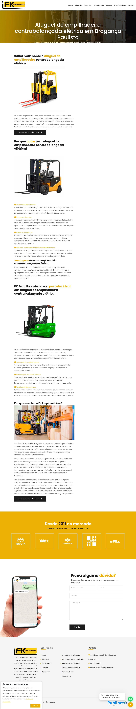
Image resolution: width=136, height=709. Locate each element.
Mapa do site (66, 676)
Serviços (44, 43)
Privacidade (46, 672)
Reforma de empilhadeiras (71, 663)
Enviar (77, 627)
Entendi (35, 706)
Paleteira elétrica (68, 672)
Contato (131, 5)
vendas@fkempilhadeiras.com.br (101, 668)
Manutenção (99, 5)
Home (70, 5)
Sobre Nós (78, 5)
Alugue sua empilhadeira (29, 132)
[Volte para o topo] (130, 704)
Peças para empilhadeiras (71, 668)
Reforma (109, 5)
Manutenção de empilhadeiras (72, 659)
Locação (88, 5)
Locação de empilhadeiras (71, 655)
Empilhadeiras (119, 5)
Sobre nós (45, 659)
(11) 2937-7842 (95, 663)
